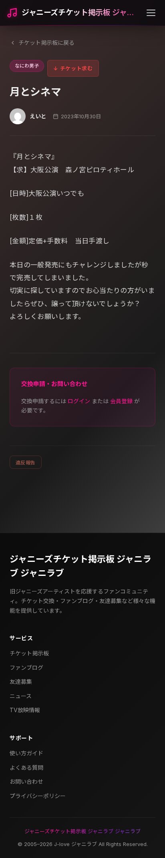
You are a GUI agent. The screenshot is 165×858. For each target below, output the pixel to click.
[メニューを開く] (151, 12)
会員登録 (121, 401)
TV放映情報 (25, 710)
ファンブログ (26, 667)
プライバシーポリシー (38, 795)
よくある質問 (26, 767)
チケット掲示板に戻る (46, 42)
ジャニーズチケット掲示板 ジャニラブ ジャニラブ (80, 566)
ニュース (21, 696)
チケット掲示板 (29, 653)
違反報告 (26, 463)
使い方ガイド (26, 753)
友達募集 (21, 681)
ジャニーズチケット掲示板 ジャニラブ (81, 12)
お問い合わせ (26, 781)
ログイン (79, 401)
